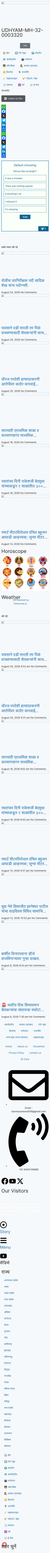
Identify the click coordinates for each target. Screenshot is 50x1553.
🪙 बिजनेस (8, 72)
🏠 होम (6, 53)
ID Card (25, 1059)
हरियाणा (7, 1446)
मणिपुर (6, 1401)
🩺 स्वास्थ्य (7, 84)
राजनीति (37, 1031)
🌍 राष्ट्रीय (36, 53)
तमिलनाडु (8, 1356)
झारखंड (7, 1350)
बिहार (6, 1395)
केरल (6, 1324)
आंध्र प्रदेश (9, 1293)
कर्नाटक (7, 1318)
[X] (25, 116)
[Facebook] (25, 111)
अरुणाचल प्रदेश (11, 1280)
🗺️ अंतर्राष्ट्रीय (9, 59)
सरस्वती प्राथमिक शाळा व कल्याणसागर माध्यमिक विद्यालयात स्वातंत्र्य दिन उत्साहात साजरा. (20, 433)
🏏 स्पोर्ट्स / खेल (29, 78)
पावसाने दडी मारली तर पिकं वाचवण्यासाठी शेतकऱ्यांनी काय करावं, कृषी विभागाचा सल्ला (22, 330)
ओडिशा (7, 1312)
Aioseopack (7, 1214)
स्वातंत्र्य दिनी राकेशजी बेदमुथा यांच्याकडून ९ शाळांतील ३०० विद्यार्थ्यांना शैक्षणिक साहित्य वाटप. (23, 484)
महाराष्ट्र (8, 1414)
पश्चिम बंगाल (9, 1388)
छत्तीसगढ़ (8, 1344)
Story (5, 1231)
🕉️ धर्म (21, 84)
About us (23, 1046)
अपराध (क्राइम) (26, 1024)
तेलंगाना (7, 1363)
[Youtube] (12, 1181)
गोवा (6, 1337)
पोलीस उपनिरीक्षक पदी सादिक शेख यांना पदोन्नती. (22, 283)
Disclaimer (39, 1046)
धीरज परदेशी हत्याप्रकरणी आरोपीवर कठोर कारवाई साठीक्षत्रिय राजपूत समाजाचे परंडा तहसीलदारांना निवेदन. (21, 382)
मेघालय (7, 1426)
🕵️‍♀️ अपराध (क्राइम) (29, 65)
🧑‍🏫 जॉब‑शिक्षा (9, 65)
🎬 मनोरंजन (26, 59)
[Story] (3, 1224)
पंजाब (6, 1382)
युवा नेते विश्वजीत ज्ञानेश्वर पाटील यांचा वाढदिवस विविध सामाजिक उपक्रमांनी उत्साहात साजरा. (24, 909)
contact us (35, 1052)
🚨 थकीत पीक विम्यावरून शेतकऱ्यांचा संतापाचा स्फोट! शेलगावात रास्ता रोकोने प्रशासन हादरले (24, 1007)
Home (8, 1046)
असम (6, 1286)
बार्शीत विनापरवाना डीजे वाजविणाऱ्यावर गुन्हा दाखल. (20, 956)
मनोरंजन (24, 1031)
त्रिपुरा (7, 1369)
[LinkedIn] (25, 124)
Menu (5, 1247)
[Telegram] (25, 120)
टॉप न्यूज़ (42, 1024)
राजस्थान (8, 1433)
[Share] (25, 129)
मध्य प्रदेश (8, 1407)
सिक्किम (7, 1439)
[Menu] (3, 1240)
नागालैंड (7, 1375)
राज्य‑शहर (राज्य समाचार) (17, 1037)
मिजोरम (7, 1420)
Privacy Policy (16, 1052)
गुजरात (7, 1331)
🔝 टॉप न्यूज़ (20, 53)
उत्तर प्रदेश (9, 1299)
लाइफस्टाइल (38, 1037)
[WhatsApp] (25, 107)
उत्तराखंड (8, 1305)
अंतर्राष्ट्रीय (9, 1024)
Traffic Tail (19, 1207)
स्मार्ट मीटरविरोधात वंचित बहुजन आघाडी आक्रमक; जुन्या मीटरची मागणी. (24, 535)
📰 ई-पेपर (34, 84)
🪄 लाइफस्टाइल (10, 78)
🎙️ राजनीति (23, 72)
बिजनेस (12, 1031)
